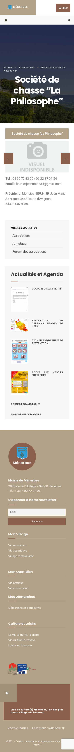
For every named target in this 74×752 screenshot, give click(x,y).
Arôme (37, 744)
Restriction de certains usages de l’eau (47, 323)
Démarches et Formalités (24, 608)
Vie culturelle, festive (22, 640)
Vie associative (24, 228)
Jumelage (19, 243)
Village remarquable (21, 556)
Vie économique (18, 588)
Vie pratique (16, 583)
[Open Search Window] (68, 20)
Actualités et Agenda (37, 274)
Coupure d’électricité (46, 288)
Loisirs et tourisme (20, 645)
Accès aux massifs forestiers (47, 374)
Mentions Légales (18, 728)
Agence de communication (54, 741)
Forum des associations (29, 251)
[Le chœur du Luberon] (65, 158)
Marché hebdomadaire (26, 414)
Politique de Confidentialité (48, 728)
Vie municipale (17, 545)
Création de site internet (28, 741)
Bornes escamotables (25, 404)
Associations (27, 67)
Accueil (8, 67)
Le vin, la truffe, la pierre (23, 635)
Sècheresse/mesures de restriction (47, 342)
